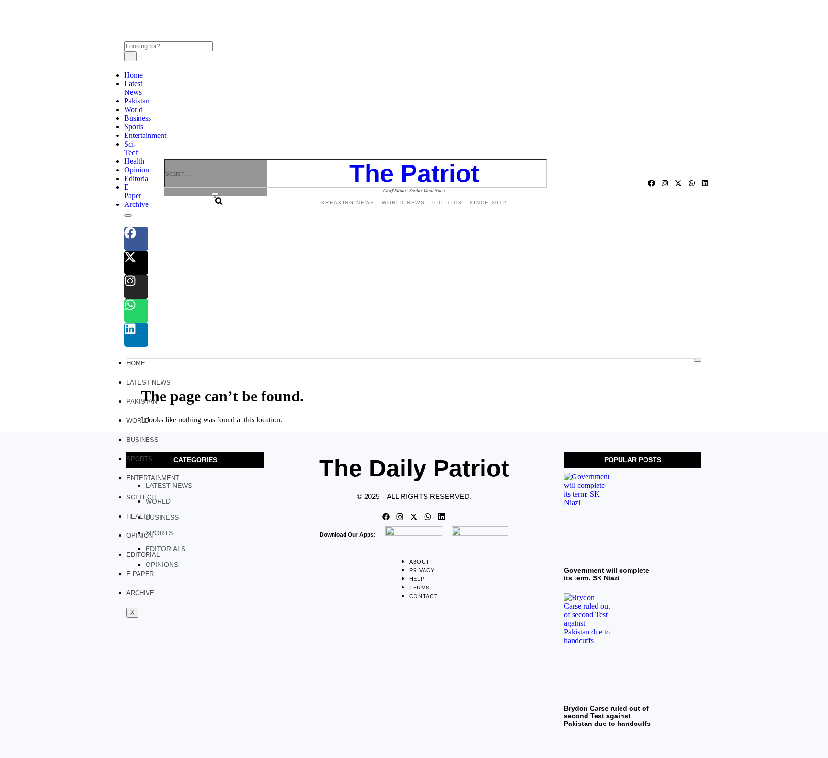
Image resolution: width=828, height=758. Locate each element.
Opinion (136, 170)
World (133, 109)
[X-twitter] (136, 263)
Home (133, 75)
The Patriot (414, 173)
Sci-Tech (131, 148)
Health (134, 161)
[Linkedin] (136, 335)
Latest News (133, 87)
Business (137, 118)
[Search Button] (215, 197)
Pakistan (137, 101)
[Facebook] (136, 239)
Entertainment (145, 135)
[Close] (215, 194)
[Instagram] (136, 287)
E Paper (132, 191)
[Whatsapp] (136, 311)
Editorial (137, 178)
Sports (133, 127)
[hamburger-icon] (698, 360)
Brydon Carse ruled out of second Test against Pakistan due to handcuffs (607, 715)
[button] (126, 21)
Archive (136, 204)
